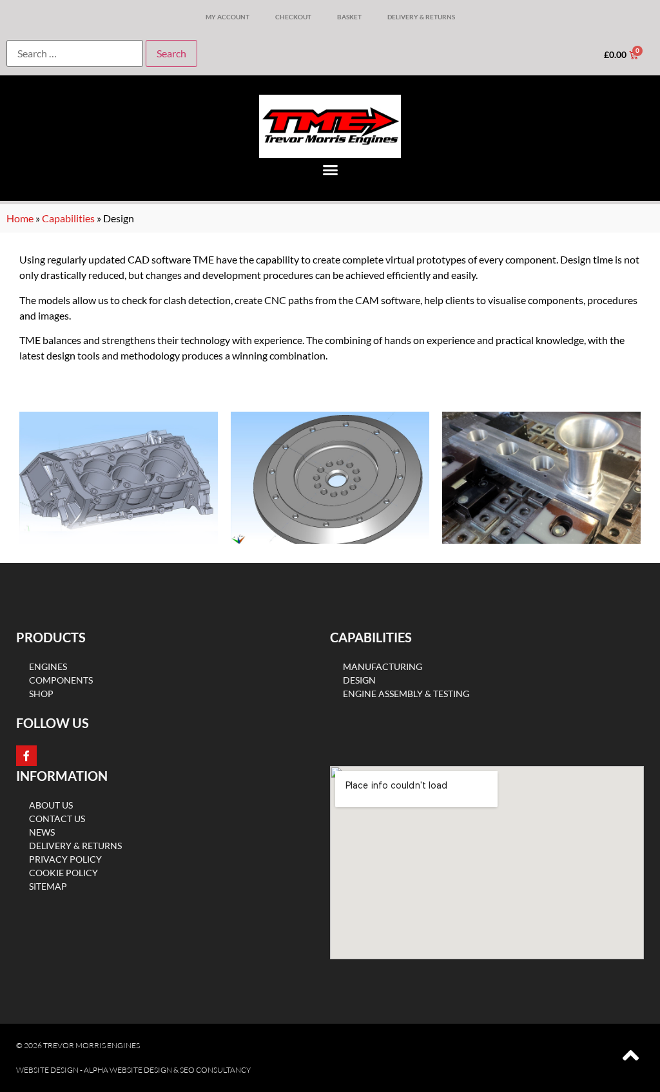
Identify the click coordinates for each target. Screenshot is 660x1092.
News (42, 832)
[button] (330, 170)
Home (20, 218)
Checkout (293, 17)
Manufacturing (382, 666)
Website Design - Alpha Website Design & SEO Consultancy (133, 1070)
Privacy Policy (65, 859)
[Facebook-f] (26, 755)
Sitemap (48, 886)
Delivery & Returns (421, 17)
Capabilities (68, 218)
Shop (41, 693)
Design (359, 680)
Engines (48, 666)
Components (61, 680)
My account (227, 17)
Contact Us (57, 818)
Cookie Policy (63, 872)
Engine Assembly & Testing (406, 693)
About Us (51, 805)
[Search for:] (74, 53)
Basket (349, 17)
